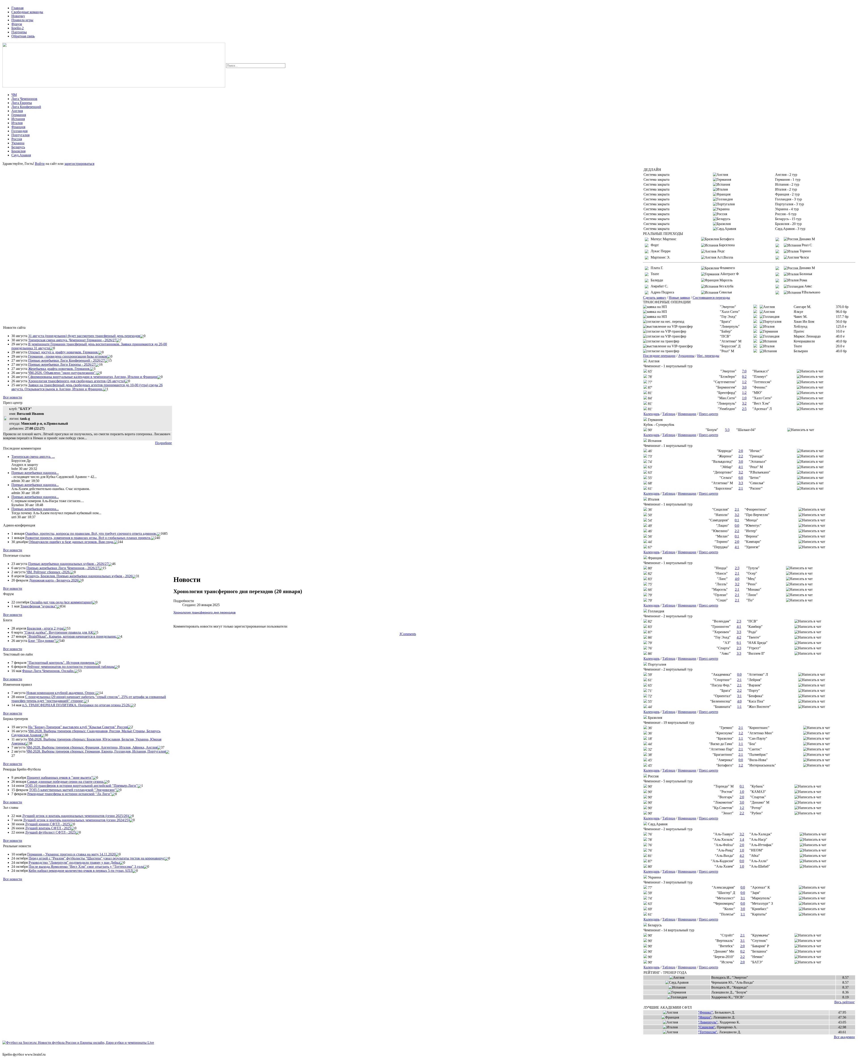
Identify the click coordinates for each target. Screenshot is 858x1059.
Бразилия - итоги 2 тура (45, 628)
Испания (18, 119)
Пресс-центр (708, 414)
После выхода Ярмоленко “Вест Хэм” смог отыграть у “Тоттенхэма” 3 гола (86, 866)
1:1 (739, 707)
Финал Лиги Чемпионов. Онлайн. (48, 671)
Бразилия (18, 151)
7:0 (744, 371)
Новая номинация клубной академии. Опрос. (61, 693)
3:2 (744, 403)
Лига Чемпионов (24, 99)
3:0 (744, 387)
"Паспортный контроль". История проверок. (61, 662)
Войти (40, 164)
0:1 (737, 520)
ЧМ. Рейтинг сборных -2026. (48, 572)
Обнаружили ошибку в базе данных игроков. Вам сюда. (71, 542)
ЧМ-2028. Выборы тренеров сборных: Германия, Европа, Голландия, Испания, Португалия (96, 751)
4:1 (740, 467)
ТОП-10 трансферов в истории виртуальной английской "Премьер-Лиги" (81, 785)
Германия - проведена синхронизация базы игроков (67, 356)
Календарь (652, 414)
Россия (16, 139)
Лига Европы (21, 103)
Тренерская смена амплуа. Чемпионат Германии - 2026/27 (72, 340)
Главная (17, 8)
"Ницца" (704, 1017)
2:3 (737, 568)
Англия (17, 111)
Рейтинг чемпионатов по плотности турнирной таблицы (70, 667)
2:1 (740, 488)
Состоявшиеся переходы (711, 297)
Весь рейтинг (844, 1002)
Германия (18, 115)
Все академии (844, 1037)
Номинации (687, 414)
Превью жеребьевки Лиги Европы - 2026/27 (61, 364)
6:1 (739, 643)
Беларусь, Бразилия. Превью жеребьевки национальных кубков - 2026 (78, 576)
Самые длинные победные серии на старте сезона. (65, 781)
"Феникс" (705, 1012)
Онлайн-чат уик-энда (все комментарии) (61, 602)
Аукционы (686, 356)
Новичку (18, 16)
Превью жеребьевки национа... (35, 473)
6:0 (740, 478)
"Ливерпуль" (708, 1022)
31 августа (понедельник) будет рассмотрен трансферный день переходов (84, 336)
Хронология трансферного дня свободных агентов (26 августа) (76, 381)
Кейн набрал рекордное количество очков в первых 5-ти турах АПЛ (80, 870)
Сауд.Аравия (21, 155)
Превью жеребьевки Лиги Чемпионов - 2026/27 (62, 568)
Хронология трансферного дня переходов (204, 612)
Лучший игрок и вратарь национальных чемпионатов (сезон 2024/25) (76, 820)
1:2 (744, 382)
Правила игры (22, 20)
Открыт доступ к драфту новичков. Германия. (63, 352)
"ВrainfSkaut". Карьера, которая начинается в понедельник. (72, 636)
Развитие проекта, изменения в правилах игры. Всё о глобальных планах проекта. (88, 538)
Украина (17, 143)
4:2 (739, 637)
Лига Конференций (26, 107)
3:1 (739, 696)
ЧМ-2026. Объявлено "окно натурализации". (62, 373)
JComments (408, 634)
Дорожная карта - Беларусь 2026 (53, 580)
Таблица (668, 414)
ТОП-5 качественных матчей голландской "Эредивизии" (72, 790)
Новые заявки (679, 297)
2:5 (744, 409)
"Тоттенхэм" (707, 1032)
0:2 (744, 376)
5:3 (727, 430)
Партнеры (19, 32)
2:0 (740, 451)
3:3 (740, 483)
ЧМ (14, 95)
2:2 (740, 456)
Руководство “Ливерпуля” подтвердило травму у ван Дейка (74, 862)
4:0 (737, 579)
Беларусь (18, 147)
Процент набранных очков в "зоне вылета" (60, 777)
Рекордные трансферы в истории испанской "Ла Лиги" (69, 794)
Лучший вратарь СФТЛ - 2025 (48, 828)
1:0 (744, 398)
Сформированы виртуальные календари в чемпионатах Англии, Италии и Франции (92, 377)
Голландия (19, 131)
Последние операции (659, 356)
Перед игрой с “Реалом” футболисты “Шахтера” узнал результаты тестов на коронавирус (97, 858)
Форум (16, 24)
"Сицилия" (706, 1027)
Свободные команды (27, 12)
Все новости (12, 397)
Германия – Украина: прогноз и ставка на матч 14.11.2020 (71, 854)
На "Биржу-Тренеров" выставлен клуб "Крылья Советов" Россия (78, 727)
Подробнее (163, 443)
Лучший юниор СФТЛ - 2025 (47, 824)
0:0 (737, 525)
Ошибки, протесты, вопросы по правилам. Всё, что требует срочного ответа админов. (91, 533)
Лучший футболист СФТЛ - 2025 (50, 832)
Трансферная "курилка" (38, 606)
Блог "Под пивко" (42, 641)
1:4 (742, 839)
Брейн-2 (17, 28)
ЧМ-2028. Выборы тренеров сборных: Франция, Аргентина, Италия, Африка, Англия (91, 747)
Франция (18, 127)
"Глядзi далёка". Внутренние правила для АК (58, 632)
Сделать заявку (654, 297)
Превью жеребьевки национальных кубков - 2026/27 (68, 564)
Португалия (20, 135)
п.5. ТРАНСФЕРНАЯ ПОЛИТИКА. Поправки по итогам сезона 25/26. (76, 705)
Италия (17, 123)
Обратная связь (23, 36)
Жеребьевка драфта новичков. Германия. (59, 369)
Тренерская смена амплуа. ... (33, 456)
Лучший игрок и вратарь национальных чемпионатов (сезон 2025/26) (75, 816)
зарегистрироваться (79, 164)
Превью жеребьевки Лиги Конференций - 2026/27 (66, 360)
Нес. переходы (708, 356)
